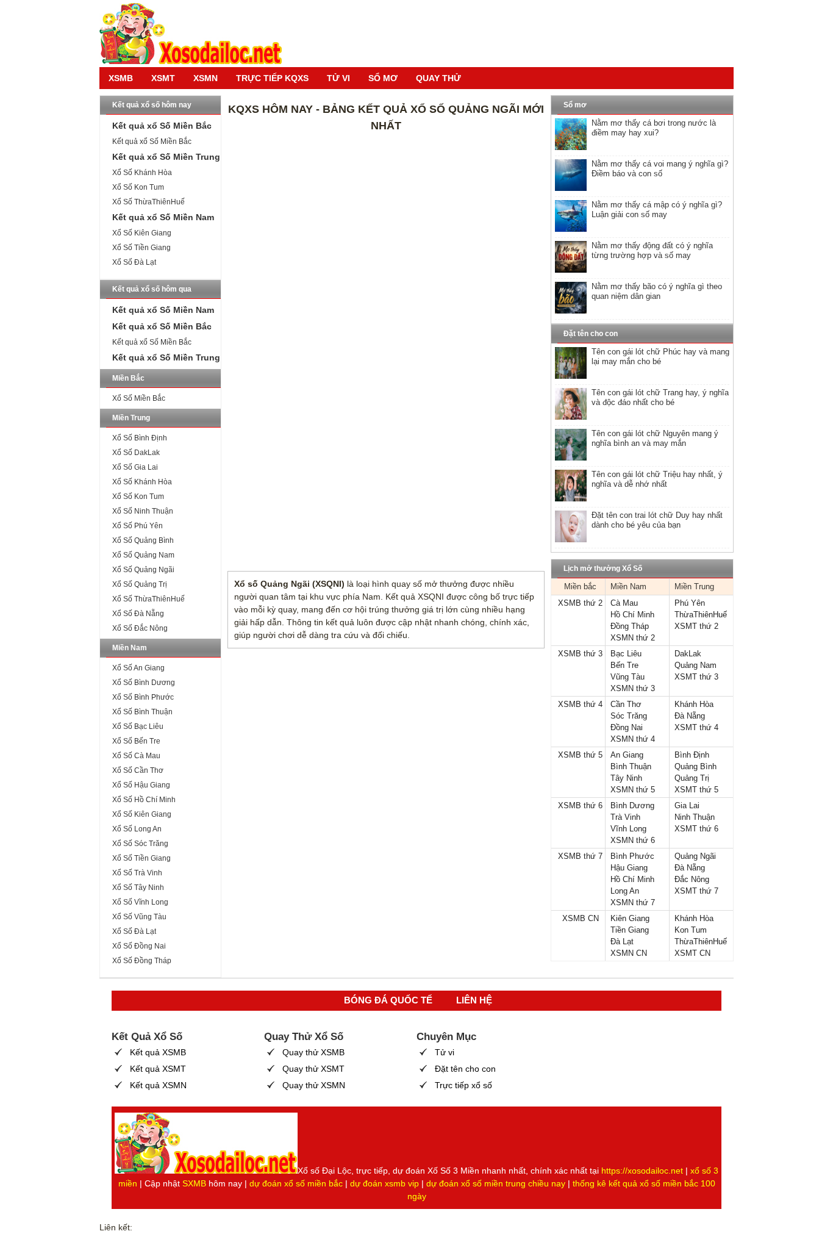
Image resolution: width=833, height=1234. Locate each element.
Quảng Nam (695, 665)
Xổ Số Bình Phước (143, 697)
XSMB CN (580, 918)
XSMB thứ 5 (580, 754)
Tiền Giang (629, 929)
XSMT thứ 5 (696, 789)
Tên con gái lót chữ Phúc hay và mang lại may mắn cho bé (660, 356)
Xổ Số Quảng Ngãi (143, 569)
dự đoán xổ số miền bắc (296, 1183)
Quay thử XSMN (313, 1085)
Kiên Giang (629, 918)
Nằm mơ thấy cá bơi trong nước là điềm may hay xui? (654, 127)
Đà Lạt (622, 941)
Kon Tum (690, 929)
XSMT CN (692, 953)
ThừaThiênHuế (700, 614)
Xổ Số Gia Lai (135, 467)
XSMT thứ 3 (696, 676)
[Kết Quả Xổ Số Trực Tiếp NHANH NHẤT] (190, 33)
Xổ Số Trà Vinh (137, 873)
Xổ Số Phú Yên (137, 526)
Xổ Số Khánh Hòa (142, 172)
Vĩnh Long (628, 828)
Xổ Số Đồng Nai (139, 946)
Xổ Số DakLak (136, 452)
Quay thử (438, 78)
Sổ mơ (383, 78)
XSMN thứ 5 (632, 789)
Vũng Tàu (627, 676)
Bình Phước (632, 856)
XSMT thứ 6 (696, 828)
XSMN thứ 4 (632, 739)
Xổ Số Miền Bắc (138, 398)
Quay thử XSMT (313, 1069)
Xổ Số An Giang (138, 668)
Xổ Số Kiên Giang (141, 233)
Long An (624, 890)
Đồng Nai (626, 727)
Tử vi (338, 78)
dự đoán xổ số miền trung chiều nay (495, 1183)
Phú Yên (689, 603)
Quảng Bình (695, 766)
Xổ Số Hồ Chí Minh (144, 799)
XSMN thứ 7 (632, 902)
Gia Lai (686, 805)
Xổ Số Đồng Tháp (141, 960)
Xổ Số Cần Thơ (137, 770)
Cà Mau (624, 603)
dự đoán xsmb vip (384, 1183)
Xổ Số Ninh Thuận (142, 511)
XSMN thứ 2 (632, 637)
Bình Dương (632, 805)
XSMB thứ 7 (580, 856)
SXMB (194, 1183)
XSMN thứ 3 (632, 688)
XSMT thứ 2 (696, 626)
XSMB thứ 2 (580, 603)
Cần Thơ (626, 704)
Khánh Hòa (693, 704)
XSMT (163, 78)
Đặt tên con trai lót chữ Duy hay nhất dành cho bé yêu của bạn (657, 520)
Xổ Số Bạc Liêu (137, 726)
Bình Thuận (630, 766)
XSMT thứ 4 (696, 727)
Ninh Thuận (694, 817)
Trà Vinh (625, 817)
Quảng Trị (691, 778)
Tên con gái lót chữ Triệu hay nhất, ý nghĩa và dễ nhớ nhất (657, 479)
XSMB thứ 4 (580, 704)
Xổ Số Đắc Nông (140, 628)
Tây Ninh (626, 778)
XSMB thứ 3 (580, 653)
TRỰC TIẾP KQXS (272, 78)
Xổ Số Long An (137, 829)
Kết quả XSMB (158, 1052)
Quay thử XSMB (313, 1052)
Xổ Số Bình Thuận (142, 712)
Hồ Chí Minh (632, 614)
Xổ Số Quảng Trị (139, 584)
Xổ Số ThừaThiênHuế (148, 202)
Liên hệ (474, 1000)
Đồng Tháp (629, 626)
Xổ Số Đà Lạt (134, 262)
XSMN (205, 78)
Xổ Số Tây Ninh (138, 887)
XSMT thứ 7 (696, 890)
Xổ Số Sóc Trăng (140, 843)
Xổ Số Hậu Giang (141, 785)
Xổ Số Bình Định (139, 438)
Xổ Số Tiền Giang (141, 247)
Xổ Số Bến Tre (136, 741)
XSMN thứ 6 (632, 840)
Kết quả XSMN (158, 1085)
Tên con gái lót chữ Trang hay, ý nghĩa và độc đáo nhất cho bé (660, 397)
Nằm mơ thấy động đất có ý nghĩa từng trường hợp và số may (652, 250)
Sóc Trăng (628, 715)
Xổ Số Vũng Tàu (139, 917)
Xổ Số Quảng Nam (143, 555)
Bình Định (691, 754)
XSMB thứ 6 (580, 805)
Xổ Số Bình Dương (143, 682)
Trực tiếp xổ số (463, 1085)
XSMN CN (628, 953)
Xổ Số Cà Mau (136, 756)
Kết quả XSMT (158, 1069)
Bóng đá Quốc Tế (388, 1000)
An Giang (626, 754)
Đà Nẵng (689, 715)
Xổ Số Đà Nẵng (138, 613)
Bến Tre (624, 665)
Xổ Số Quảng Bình (143, 540)
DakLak (687, 653)
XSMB (121, 78)
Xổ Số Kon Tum (138, 187)
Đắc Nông (691, 879)
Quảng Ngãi (695, 856)
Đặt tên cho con (465, 1069)
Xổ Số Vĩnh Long (140, 902)
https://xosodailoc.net (642, 1170)
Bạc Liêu (626, 653)
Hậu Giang (629, 867)
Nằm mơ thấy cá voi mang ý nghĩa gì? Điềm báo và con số (660, 168)
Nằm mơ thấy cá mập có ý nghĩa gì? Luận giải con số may (657, 209)
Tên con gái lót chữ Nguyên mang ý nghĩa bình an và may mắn (655, 438)
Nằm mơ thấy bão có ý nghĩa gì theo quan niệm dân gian (657, 291)
